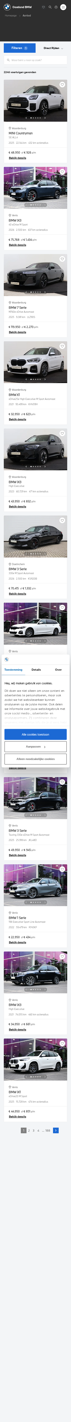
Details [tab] (36, 669)
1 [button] (23, 1130)
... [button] (43, 1130)
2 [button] (29, 1130)
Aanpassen (33, 746)
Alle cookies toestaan (35, 734)
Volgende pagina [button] (56, 1130)
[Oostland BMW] (56, 7)
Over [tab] (58, 669)
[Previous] (26, 117)
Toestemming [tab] (13, 669)
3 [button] (33, 1130)
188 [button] (47, 1130)
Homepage (11, 15)
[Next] (45, 117)
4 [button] (38, 1130)
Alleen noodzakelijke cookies (35, 759)
